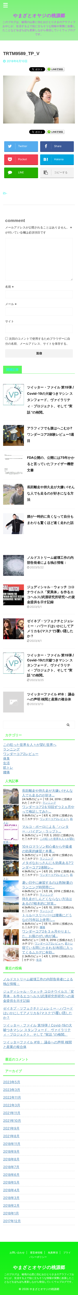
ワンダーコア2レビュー (54, 819)
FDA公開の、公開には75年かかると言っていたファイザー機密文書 (50, 463)
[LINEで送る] (55, 69)
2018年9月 (11, 1151)
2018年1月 (11, 1213)
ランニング (49, 802)
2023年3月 (11, 1090)
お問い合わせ (17, 1252)
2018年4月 (11, 1190)
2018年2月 (11, 1205)
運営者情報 (36, 1252)
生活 (39, 959)
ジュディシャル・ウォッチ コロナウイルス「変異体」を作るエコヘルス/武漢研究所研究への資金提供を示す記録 (38, 996)
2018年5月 (11, 1182)
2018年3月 (11, 1198)
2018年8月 (11, 1159)
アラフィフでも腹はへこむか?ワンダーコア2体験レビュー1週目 (50, 434)
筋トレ (69, 943)
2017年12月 (12, 1221)
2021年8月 (11, 1136)
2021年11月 (11, 1113)
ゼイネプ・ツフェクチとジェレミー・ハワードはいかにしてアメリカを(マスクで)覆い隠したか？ (38, 1013)
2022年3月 (11, 1105)
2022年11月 (12, 1097)
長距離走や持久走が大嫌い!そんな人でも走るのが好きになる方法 (51, 493)
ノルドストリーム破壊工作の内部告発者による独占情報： (38, 981)
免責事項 (53, 1252)
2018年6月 (11, 1175)
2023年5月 (11, 1082)
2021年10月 (12, 1120)
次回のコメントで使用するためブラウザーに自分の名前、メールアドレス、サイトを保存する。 (37, 341)
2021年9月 (11, 1128)
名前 (9, 286)
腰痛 (42, 927)
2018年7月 (11, 1167)
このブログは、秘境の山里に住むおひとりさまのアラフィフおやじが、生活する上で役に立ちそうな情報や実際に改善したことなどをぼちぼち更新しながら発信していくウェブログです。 (39, 1278)
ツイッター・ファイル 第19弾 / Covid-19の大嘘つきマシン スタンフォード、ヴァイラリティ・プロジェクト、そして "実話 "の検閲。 (50, 399)
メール (11, 304)
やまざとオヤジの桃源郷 (39, 15)
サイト (9, 321)
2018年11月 (11, 1144)
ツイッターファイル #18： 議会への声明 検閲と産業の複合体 (37, 1044)
